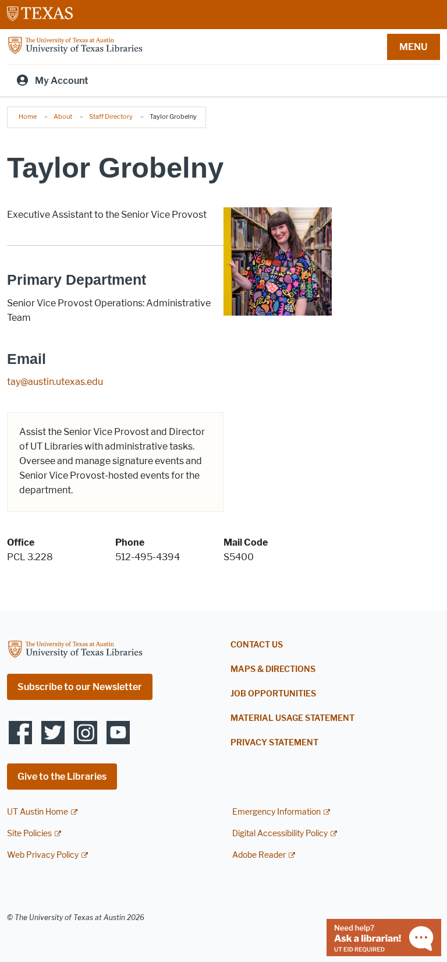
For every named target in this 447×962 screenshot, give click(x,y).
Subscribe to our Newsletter (79, 686)
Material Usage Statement (292, 718)
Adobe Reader (259, 855)
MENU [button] (413, 46)
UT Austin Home (37, 812)
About (63, 116)
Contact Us (256, 645)
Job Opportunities (273, 694)
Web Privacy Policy (43, 855)
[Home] (75, 45)
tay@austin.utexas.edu (55, 381)
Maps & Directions (272, 669)
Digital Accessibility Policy (280, 834)
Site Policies (29, 834)
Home (28, 116)
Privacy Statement (274, 743)
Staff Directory (111, 116)
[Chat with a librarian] (384, 936)
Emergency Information (276, 812)
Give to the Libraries (62, 776)
